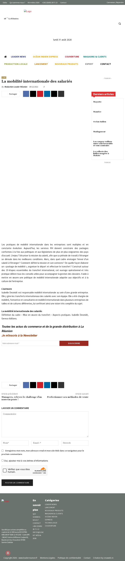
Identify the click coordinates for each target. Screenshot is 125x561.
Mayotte (97, 102)
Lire (4, 78)
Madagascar (99, 132)
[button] (119, 23)
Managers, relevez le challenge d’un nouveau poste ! (22, 398)
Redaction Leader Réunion (15, 86)
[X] (33, 94)
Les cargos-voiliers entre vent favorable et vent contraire (103, 143)
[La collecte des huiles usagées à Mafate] (118, 154)
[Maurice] (118, 114)
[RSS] (113, 23)
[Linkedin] (107, 23)
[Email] (54, 94)
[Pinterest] (40, 94)
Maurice (97, 112)
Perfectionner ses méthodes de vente (67, 397)
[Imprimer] (61, 94)
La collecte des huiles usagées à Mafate (101, 153)
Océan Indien (99, 122)
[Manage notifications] (7, 553)
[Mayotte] (118, 104)
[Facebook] (102, 23)
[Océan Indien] (118, 124)
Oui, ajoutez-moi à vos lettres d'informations (26, 460)
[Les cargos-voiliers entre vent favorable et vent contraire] (118, 144)
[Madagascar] (118, 134)
